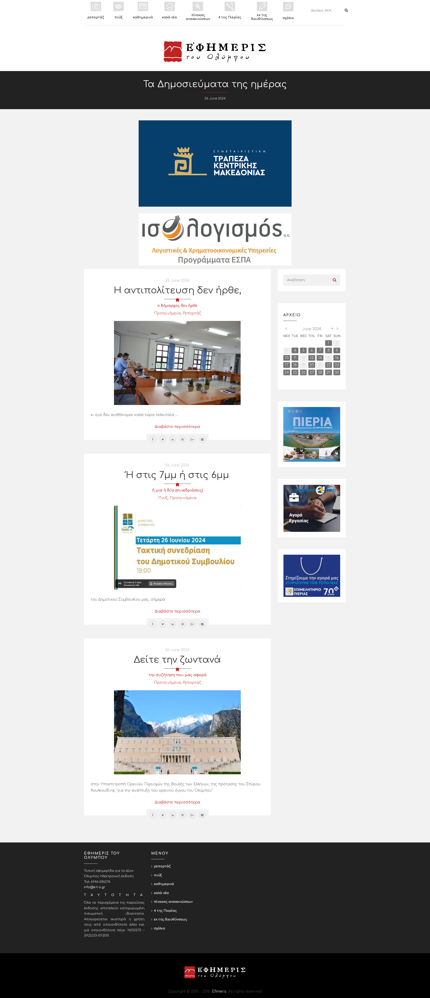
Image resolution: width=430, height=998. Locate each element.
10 (286, 358)
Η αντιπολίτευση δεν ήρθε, (177, 290)
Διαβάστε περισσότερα (177, 427)
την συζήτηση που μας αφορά (177, 675)
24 (286, 372)
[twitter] (162, 439)
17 (286, 365)
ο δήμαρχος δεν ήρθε (177, 306)
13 (312, 358)
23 (337, 365)
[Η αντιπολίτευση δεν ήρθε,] (177, 363)
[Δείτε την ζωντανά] (177, 732)
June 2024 (311, 329)
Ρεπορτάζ (192, 313)
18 (295, 365)
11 (295, 358)
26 (303, 372)
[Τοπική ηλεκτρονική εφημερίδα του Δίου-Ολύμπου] (215, 51)
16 (337, 358)
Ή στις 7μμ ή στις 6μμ (177, 475)
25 (295, 372)
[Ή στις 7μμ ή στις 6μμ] (177, 548)
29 (328, 372)
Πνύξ (163, 498)
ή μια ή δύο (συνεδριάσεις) (177, 490)
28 (320, 372)
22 (329, 365)
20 (312, 365)
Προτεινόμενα (167, 313)
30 (337, 372)
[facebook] (153, 439)
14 (320, 358)
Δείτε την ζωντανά (177, 660)
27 (312, 372)
